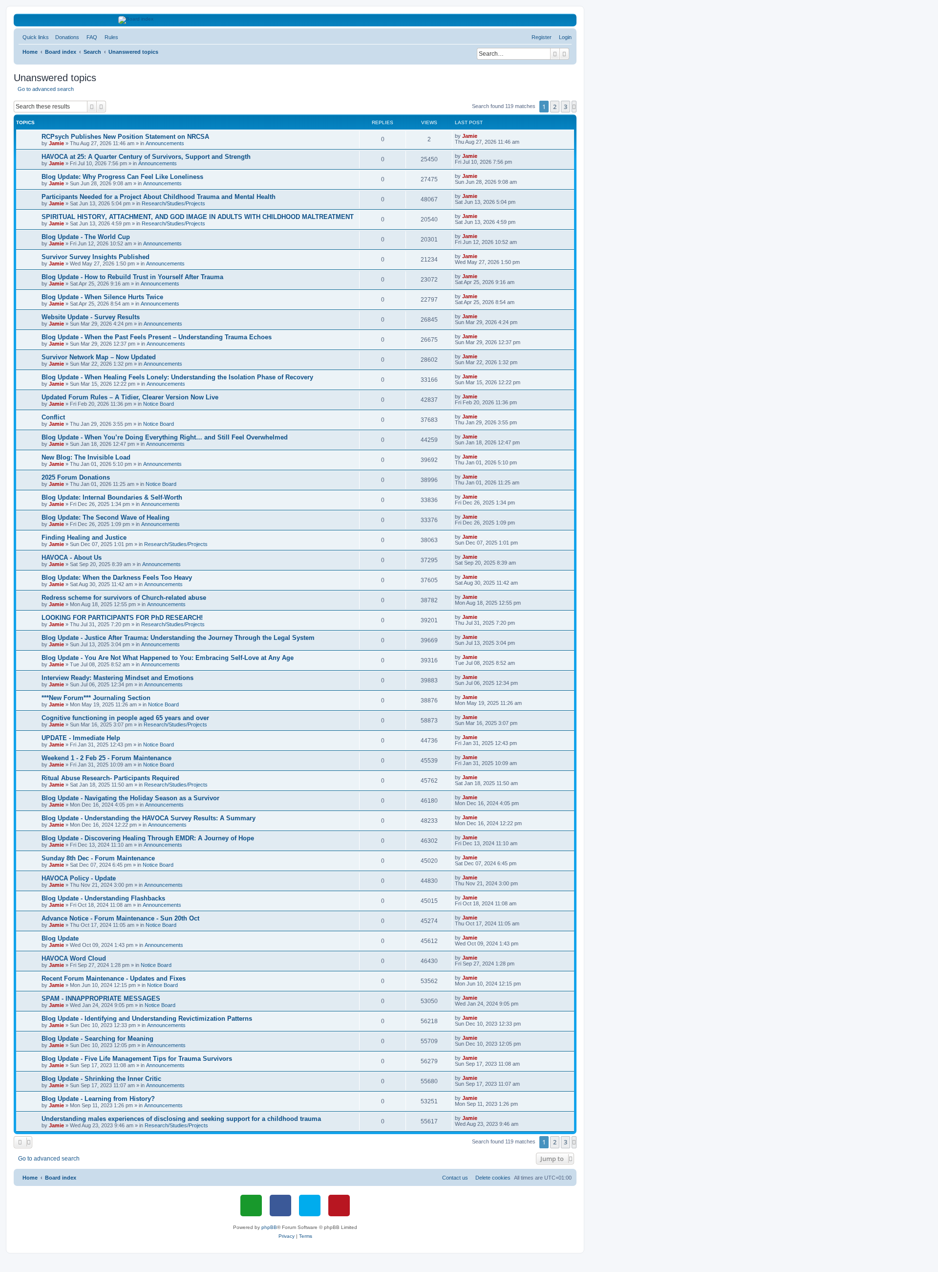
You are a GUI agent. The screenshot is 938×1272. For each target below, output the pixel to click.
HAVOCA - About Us (72, 557)
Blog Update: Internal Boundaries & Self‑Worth (112, 497)
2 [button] (554, 106)
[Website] (251, 1205)
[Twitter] (309, 1205)
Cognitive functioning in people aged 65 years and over (125, 718)
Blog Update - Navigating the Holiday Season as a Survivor (130, 798)
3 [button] (565, 106)
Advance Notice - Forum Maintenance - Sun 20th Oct (120, 918)
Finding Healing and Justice (84, 537)
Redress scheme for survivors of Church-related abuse (124, 597)
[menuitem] (65, 37)
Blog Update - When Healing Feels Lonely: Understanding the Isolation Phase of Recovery (177, 377)
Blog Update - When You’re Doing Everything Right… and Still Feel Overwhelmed (165, 437)
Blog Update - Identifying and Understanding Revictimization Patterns (147, 1018)
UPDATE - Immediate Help (81, 738)
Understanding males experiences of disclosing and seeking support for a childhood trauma (181, 1118)
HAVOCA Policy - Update (79, 878)
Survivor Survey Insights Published (95, 257)
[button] (574, 106)
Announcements (165, 143)
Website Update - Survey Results (91, 317)
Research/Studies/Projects (173, 203)
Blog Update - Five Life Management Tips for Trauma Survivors (137, 1058)
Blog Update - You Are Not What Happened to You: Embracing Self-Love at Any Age (168, 657)
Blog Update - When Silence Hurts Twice (102, 297)
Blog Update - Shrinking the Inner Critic (101, 1078)
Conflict (53, 417)
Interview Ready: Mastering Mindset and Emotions (117, 677)
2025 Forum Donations (76, 477)
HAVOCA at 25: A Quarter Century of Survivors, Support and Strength (146, 156)
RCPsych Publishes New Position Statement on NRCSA (125, 136)
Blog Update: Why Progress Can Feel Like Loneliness (122, 176)
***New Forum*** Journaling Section (96, 698)
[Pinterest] (339, 1205)
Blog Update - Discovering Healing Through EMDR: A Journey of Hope (148, 838)
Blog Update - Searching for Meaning (97, 1038)
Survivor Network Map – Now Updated (99, 357)
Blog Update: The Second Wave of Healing (106, 517)
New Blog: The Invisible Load (86, 457)
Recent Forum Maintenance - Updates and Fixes (114, 978)
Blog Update (60, 938)
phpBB (269, 1227)
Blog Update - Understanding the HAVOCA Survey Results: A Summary (149, 818)
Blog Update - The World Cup (86, 237)
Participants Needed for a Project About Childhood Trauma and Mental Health (159, 196)
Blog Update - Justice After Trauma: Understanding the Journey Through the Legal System (178, 637)
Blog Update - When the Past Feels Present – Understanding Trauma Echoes (157, 337)
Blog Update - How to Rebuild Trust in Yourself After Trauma (132, 277)
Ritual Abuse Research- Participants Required (110, 778)
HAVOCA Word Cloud (74, 958)
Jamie (56, 143)
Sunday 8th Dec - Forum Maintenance (98, 858)
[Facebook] (280, 1205)
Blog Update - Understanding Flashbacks (103, 898)
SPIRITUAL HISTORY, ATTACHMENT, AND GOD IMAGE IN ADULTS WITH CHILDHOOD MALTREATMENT (198, 216)
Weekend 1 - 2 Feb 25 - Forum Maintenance (106, 758)
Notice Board (158, 404)
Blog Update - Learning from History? (98, 1098)
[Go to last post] (481, 136)
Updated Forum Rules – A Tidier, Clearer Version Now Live (130, 397)
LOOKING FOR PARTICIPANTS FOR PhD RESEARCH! (122, 617)
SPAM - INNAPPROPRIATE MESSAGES (101, 998)
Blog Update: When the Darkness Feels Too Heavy (117, 577)
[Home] (295, 20)
